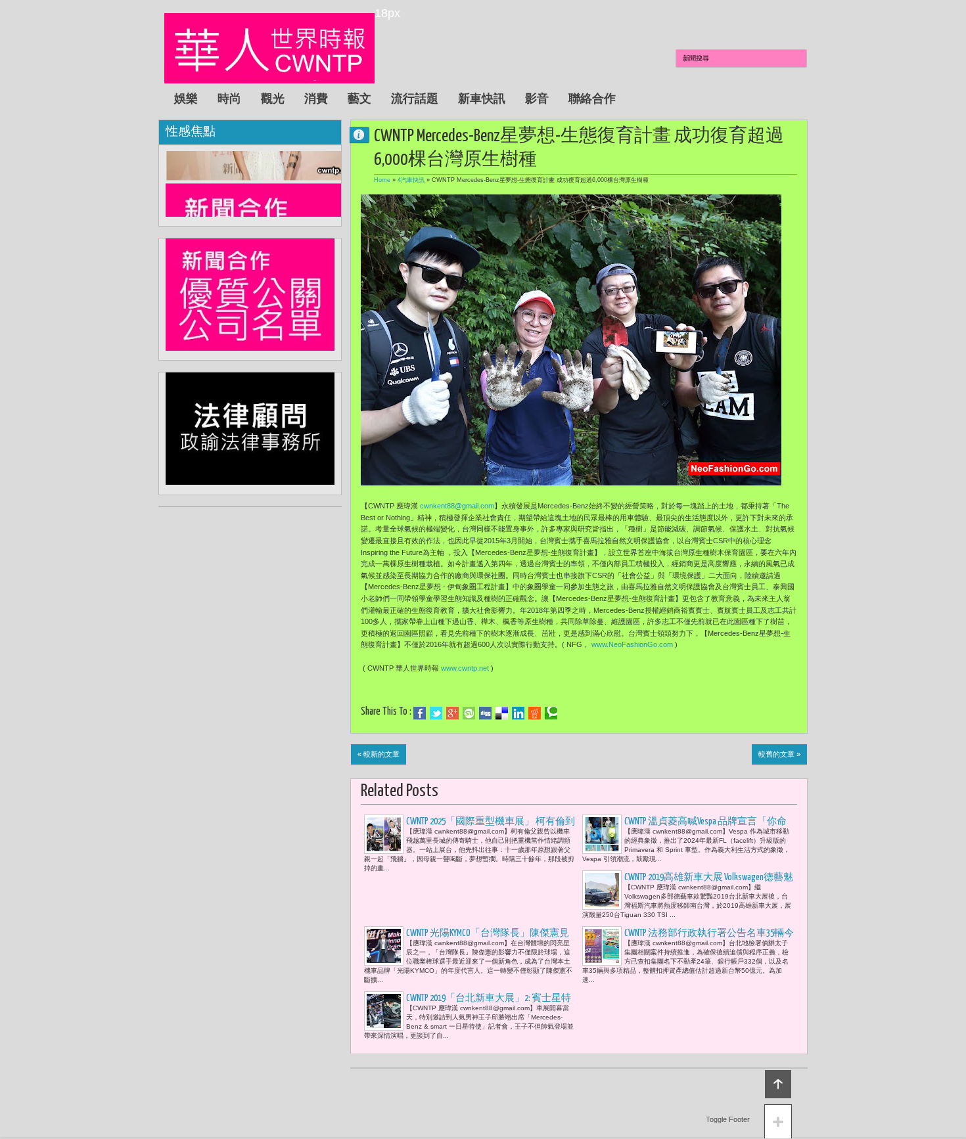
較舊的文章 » (779, 754)
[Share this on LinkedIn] (518, 713)
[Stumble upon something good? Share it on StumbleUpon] (469, 713)
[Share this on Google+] (452, 713)
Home (382, 180)
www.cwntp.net (465, 668)
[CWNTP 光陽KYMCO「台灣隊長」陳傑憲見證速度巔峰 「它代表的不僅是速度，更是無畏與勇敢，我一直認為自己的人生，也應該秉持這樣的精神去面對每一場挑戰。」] (383, 946)
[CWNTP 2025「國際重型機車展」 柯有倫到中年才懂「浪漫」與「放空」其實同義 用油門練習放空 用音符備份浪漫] (383, 834)
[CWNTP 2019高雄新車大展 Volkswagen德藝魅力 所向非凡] (602, 890)
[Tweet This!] (436, 713)
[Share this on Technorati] (551, 713)
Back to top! (778, 1084)
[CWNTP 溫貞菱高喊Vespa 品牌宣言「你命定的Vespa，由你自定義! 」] (602, 834)
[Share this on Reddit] (534, 713)
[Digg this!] (485, 713)
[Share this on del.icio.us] (501, 713)
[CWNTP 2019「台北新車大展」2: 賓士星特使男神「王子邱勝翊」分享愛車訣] (383, 1011)
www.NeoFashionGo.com (632, 644)
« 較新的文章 (378, 754)
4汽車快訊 (411, 180)
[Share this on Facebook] (419, 713)
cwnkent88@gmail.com (457, 506)
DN (364, 134)
